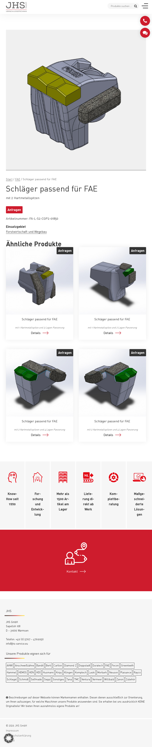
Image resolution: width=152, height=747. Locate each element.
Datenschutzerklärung (18, 735)
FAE (17, 179)
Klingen (68, 672)
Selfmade (36, 679)
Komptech (80, 672)
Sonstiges (58, 679)
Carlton (58, 665)
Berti (48, 665)
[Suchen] (135, 5)
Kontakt (72, 571)
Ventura (86, 679)
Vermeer (97, 679)
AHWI (10, 665)
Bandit (40, 665)
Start (9, 179)
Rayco (137, 672)
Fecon (115, 665)
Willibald (109, 679)
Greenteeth (127, 665)
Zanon (120, 679)
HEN (31, 672)
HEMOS (23, 672)
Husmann (48, 672)
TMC (76, 679)
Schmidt (23, 679)
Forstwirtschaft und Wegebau (26, 232)
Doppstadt (84, 665)
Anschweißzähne (24, 665)
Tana (69, 679)
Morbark (102, 672)
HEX (38, 672)
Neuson (113, 672)
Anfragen (14, 210)
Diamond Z (70, 665)
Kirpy (59, 672)
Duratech (98, 665)
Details (36, 333)
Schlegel (12, 679)
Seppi (47, 679)
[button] (8, 738)
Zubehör (130, 679)
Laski (92, 672)
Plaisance (125, 672)
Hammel (11, 672)
